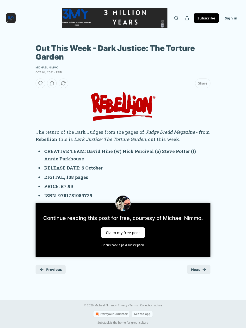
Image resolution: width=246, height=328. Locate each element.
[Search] (176, 18)
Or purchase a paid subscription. (123, 245)
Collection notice (151, 305)
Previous (54, 269)
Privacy (122, 305)
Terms (133, 305)
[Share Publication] (187, 18)
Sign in (231, 18)
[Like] (40, 83)
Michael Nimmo (47, 67)
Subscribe (206, 18)
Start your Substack (114, 314)
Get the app (142, 314)
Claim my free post (123, 232)
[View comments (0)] (52, 83)
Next (195, 269)
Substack (104, 323)
